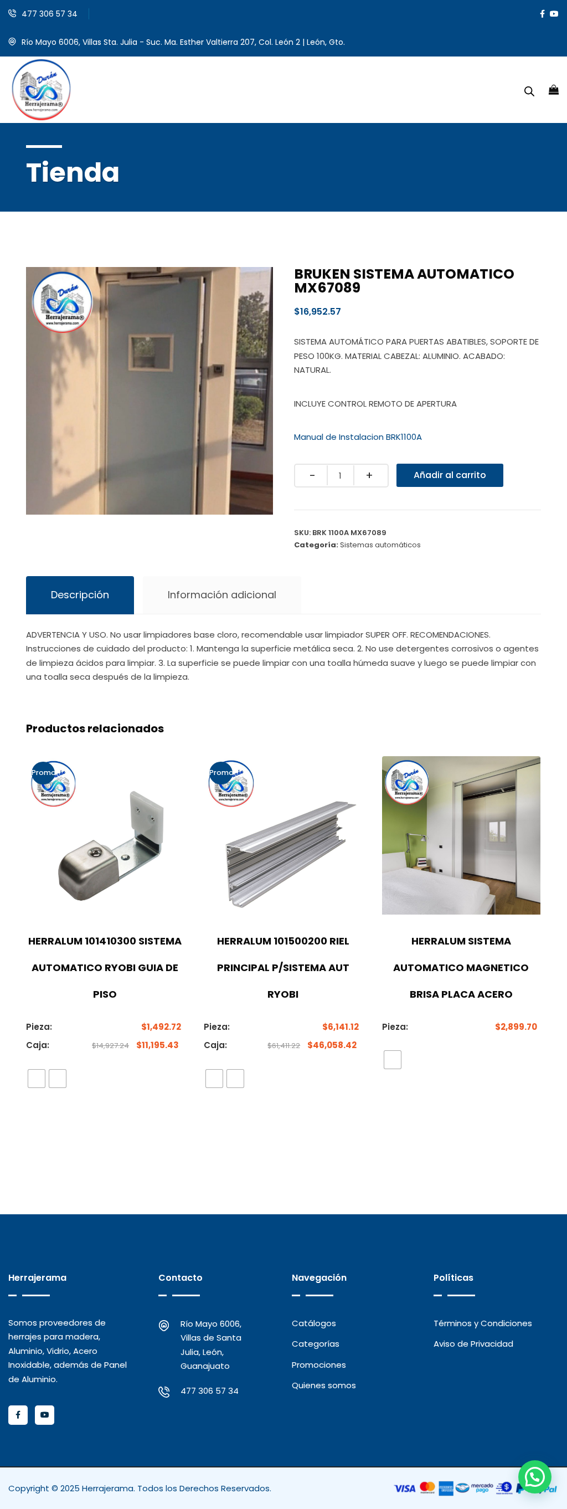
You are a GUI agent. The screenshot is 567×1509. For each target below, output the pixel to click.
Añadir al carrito (450, 475)
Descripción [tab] (80, 595)
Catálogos (314, 1323)
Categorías (315, 1343)
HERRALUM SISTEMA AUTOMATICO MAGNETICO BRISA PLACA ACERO (461, 967)
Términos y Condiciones (483, 1323)
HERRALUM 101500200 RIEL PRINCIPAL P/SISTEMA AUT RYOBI (283, 967)
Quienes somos (324, 1385)
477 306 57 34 (50, 13)
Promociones (319, 1365)
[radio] (36, 1078)
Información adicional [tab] (222, 595)
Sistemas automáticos (380, 545)
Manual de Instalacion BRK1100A (358, 437)
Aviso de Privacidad (473, 1343)
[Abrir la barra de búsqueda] (529, 89)
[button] (534, 1476)
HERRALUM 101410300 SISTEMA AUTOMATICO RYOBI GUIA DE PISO (105, 967)
